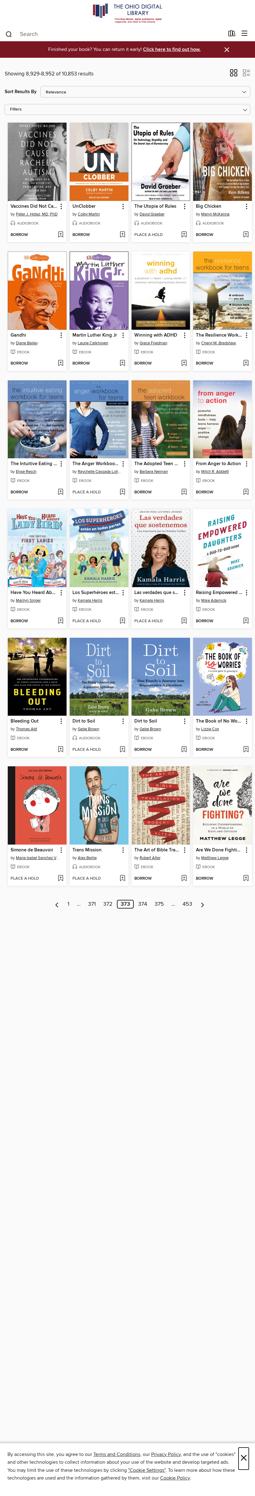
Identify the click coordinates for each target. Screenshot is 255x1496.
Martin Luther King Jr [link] (94, 335)
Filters (16, 109)
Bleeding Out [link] (25, 721)
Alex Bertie (87, 857)
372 (108, 904)
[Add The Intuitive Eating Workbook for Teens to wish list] (60, 492)
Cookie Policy (175, 1478)
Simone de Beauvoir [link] (32, 850)
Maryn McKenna (215, 214)
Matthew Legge (215, 857)
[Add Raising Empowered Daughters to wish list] (246, 621)
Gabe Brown (88, 729)
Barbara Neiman (154, 471)
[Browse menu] (244, 33)
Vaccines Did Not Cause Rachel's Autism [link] (34, 206)
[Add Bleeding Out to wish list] (60, 750)
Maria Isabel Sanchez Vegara (38, 857)
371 (92, 904)
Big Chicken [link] (208, 206)
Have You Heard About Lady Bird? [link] (34, 593)
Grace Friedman (153, 343)
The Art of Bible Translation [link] (158, 850)
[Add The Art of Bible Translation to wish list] (184, 879)
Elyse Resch (26, 471)
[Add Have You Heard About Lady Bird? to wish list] (60, 621)
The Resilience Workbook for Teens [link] (219, 335)
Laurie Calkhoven (93, 343)
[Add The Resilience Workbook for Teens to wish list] (246, 364)
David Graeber (152, 214)
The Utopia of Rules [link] (155, 206)
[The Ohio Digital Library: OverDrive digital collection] (127, 13)
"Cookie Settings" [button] (146, 1470)
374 (142, 904)
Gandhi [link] (18, 335)
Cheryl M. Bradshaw (218, 343)
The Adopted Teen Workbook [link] (158, 464)
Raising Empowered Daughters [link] (219, 593)
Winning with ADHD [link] (155, 335)
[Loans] (232, 34)
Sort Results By (21, 92)
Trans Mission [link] (87, 850)
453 (187, 904)
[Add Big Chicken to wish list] (246, 235)
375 (159, 904)
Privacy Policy (166, 1454)
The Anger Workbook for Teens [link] (96, 464)
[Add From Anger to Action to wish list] (246, 492)
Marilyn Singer (28, 600)
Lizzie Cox (210, 729)
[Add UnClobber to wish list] (122, 235)
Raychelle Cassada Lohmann (100, 471)
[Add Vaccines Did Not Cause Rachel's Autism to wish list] (60, 235)
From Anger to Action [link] (218, 464)
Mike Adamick (213, 600)
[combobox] (114, 34)
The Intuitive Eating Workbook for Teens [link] (34, 464)
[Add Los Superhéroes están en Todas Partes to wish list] (122, 621)
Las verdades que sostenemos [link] (158, 593)
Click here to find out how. (172, 49)
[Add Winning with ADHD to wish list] (184, 364)
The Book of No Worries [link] (219, 721)
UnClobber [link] (83, 206)
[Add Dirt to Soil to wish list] (122, 750)
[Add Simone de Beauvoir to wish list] (60, 879)
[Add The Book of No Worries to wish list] (246, 750)
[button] (234, 75)
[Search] (9, 34)
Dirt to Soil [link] (83, 721)
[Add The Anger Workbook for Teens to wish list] (122, 492)
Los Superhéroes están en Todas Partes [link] (96, 593)
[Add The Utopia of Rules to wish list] (184, 235)
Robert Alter (150, 857)
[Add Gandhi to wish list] (60, 364)
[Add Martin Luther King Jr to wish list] (122, 364)
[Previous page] (57, 904)
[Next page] (203, 904)
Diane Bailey (27, 343)
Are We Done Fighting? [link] (219, 850)
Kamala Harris (90, 600)
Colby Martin (89, 214)
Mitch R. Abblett (215, 471)
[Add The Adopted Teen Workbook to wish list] (184, 492)
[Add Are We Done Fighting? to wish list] (246, 879)
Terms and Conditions (116, 1454)
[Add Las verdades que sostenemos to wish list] (184, 621)
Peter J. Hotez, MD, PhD (37, 214)
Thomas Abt (26, 729)
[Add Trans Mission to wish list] (122, 879)
